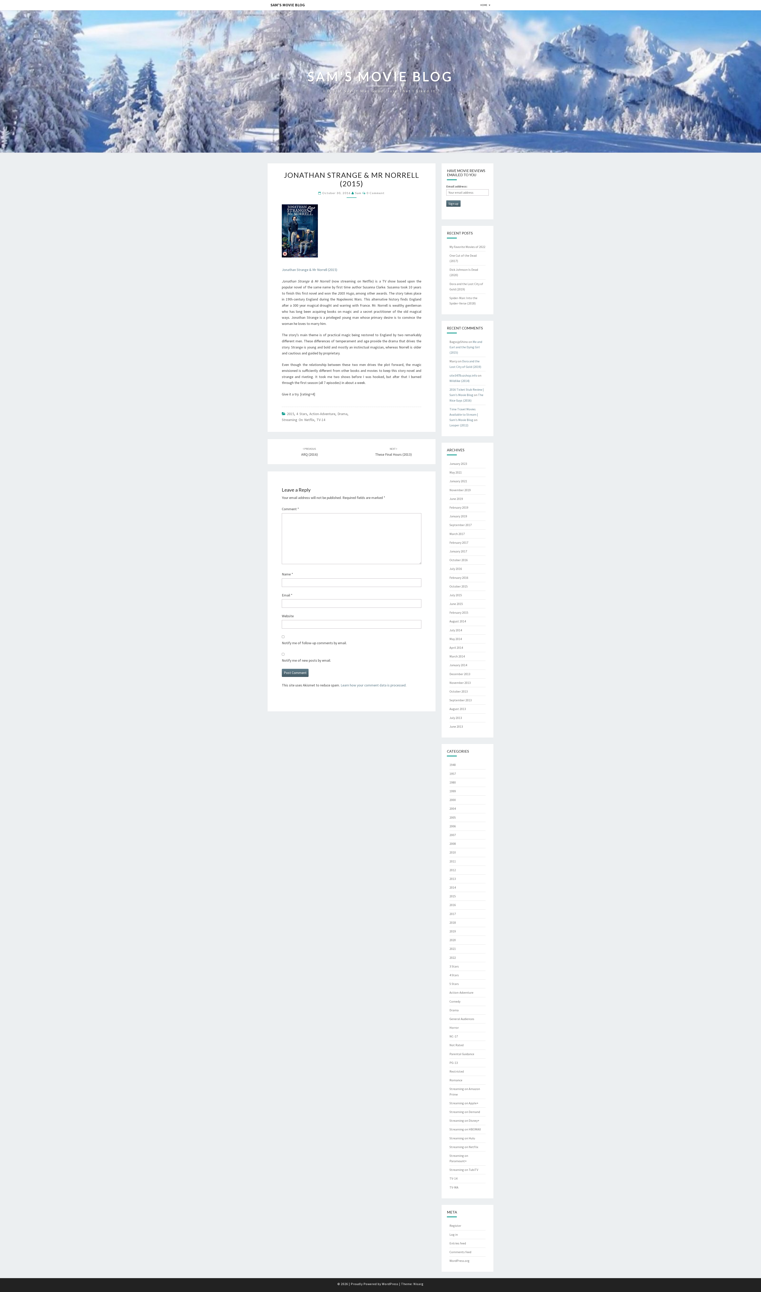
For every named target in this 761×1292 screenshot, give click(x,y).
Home (483, 5)
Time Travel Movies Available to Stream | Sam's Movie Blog (463, 414)
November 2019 (460, 490)
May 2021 (455, 472)
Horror (454, 1028)
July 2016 (455, 569)
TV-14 (320, 419)
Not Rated (456, 1045)
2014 (452, 887)
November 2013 (460, 683)
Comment (290, 509)
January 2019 (458, 516)
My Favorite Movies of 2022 (467, 247)
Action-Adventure (322, 414)
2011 (452, 861)
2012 (452, 870)
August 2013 (457, 709)
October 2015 (458, 586)
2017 (452, 914)
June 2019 (456, 499)
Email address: (456, 186)
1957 (452, 774)
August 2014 (457, 621)
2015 (290, 414)
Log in (453, 1234)
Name (287, 574)
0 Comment (376, 193)
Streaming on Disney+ (464, 1121)
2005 (452, 817)
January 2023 (458, 464)
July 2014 (455, 630)
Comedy (454, 1001)
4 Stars (301, 414)
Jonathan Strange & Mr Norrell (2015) (309, 269)
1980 (452, 782)
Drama (342, 414)
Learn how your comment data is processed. (373, 685)
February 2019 (458, 507)
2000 (452, 800)
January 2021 (458, 481)
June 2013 (456, 726)
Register (455, 1226)
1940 (452, 765)
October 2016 (458, 560)
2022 (452, 958)
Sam (358, 193)
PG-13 (453, 1063)
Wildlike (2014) (459, 381)
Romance (455, 1080)
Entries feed (457, 1243)
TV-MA (453, 1187)
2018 (452, 922)
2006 (452, 826)
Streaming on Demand (464, 1112)
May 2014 (455, 639)
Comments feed (460, 1252)
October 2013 (458, 691)
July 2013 (455, 718)
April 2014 (456, 648)
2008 (452, 844)
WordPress (390, 1284)
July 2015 (455, 595)
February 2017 (458, 543)
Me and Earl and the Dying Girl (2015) (465, 347)
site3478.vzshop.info (463, 375)
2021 (452, 949)
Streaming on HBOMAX (465, 1129)
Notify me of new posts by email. (306, 660)
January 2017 (458, 551)
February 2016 (458, 578)
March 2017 (457, 534)
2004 (452, 809)
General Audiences (461, 1019)
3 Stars (454, 966)
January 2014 (458, 665)
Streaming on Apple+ (463, 1103)
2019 (452, 931)
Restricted (456, 1071)
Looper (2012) (458, 425)
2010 (452, 852)
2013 (452, 879)
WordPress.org (459, 1261)
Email (287, 595)
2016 (452, 905)
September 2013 (460, 700)
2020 (452, 940)
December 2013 (459, 674)
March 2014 (457, 656)
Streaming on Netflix (298, 419)
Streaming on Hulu (462, 1138)
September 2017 (460, 525)
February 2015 (458, 612)
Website (288, 616)
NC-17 (453, 1036)
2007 (452, 835)
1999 (452, 791)
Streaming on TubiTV (463, 1170)
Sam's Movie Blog (288, 4)
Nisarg (418, 1284)
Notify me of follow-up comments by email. (314, 643)
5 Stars (454, 984)
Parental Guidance (461, 1054)
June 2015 (456, 604)
